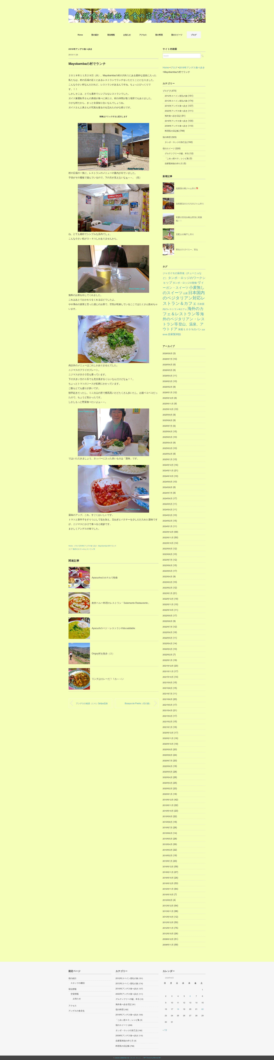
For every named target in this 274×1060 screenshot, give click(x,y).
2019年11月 (168, 805)
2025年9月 (167, 414)
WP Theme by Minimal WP (152, 1058)
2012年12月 (168, 922)
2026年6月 (167, 364)
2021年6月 (167, 699)
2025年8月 (167, 420)
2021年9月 (167, 682)
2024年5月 (167, 503)
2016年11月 (168, 888)
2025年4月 (167, 442)
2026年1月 (167, 392)
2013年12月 (168, 905)
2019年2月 (167, 855)
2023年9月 (167, 548)
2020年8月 (167, 754)
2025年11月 (168, 403)
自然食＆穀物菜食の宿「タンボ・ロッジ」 (128, 1058)
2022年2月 (167, 654)
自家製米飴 (174, 334)
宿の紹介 (95, 34)
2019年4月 (167, 844)
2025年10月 (168, 409)
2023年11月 (168, 537)
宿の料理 (159, 34)
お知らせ (127, 34)
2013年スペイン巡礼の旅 (176, 100)
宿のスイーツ (176, 34)
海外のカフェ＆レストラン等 (84, 549)
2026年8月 (167, 353)
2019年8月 (167, 821)
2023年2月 (167, 587)
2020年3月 (167, 782)
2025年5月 (167, 437)
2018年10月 (168, 877)
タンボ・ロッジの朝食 (185, 282)
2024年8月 (167, 487)
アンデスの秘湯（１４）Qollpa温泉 (92, 703)
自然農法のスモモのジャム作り (190, 203)
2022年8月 (167, 621)
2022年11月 (168, 604)
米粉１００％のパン (189, 329)
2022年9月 (167, 615)
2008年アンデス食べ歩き (176, 125)
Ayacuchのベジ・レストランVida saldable (113, 628)
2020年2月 (167, 788)
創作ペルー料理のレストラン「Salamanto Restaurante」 (121, 602)
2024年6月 (167, 498)
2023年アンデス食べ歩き (176, 110)
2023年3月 (167, 582)
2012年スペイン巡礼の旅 (176, 95)
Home (80, 34)
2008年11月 (168, 944)
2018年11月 (168, 872)
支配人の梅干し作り (185, 234)
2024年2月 (167, 520)
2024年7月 (167, 492)
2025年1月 (167, 459)
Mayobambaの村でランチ (107, 546)
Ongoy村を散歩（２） (103, 653)
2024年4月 (167, 509)
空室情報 (75, 993)
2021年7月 (167, 693)
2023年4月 (167, 576)
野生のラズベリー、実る (187, 249)
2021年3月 (167, 715)
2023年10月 (168, 543)
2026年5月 (167, 370)
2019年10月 (168, 810)
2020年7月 (167, 760)
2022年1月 (167, 660)
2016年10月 (168, 894)
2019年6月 (167, 833)
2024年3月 (167, 515)
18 (178, 1009)
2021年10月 (168, 676)
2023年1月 (167, 593)
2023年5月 (167, 570)
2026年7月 (167, 358)
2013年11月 (168, 911)
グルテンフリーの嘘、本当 (177, 153)
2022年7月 (167, 626)
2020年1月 (167, 794)
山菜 (185, 293)
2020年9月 (167, 749)
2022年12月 (168, 598)
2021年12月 (168, 665)
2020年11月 (168, 738)
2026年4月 (167, 375)
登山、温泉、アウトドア (183, 326)
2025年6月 (167, 431)
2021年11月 (168, 671)
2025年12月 (168, 397)
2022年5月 (167, 637)
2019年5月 (167, 838)
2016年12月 (168, 883)
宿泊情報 (111, 34)
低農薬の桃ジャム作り (186, 188)
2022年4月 (167, 643)
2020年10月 (168, 743)
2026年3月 (167, 381)
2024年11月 (168, 470)
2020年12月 (168, 732)
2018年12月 (168, 866)
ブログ (194, 34)
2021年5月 (167, 704)
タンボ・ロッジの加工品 (176, 142)
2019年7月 (167, 827)
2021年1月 (167, 727)
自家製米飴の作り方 (174, 163)
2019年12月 (168, 799)
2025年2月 (167, 453)
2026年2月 (167, 386)
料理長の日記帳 (172, 130)
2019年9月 (167, 816)
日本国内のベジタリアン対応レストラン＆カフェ (184, 297)
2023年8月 (167, 554)
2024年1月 (167, 526)
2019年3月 (167, 849)
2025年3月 (167, 448)
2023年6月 (167, 565)
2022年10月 (168, 609)
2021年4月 (167, 710)
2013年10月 (168, 916)
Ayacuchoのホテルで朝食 (105, 577)
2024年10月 (168, 476)
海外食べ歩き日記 (173, 115)
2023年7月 (167, 559)
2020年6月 (167, 766)
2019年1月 (167, 860)
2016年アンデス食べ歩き (176, 105)
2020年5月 (167, 771)
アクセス (143, 34)
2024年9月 (167, 481)
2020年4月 (167, 777)
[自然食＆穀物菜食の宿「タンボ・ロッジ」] (137, 10)
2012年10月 (168, 933)
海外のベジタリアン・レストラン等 (184, 318)
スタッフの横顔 (78, 982)
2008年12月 (168, 939)
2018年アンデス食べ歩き (80, 48)
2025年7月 (167, 425)
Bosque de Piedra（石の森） (138, 703)
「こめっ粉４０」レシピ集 (177, 158)
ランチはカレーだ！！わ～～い (108, 678)
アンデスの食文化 (76, 1010)
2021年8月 (167, 688)
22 (203, 1009)
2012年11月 (168, 927)
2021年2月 (167, 721)
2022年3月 (167, 648)
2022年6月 (167, 632)
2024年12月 (168, 464)
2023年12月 (168, 531)
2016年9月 (167, 900)
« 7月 (165, 1030)
